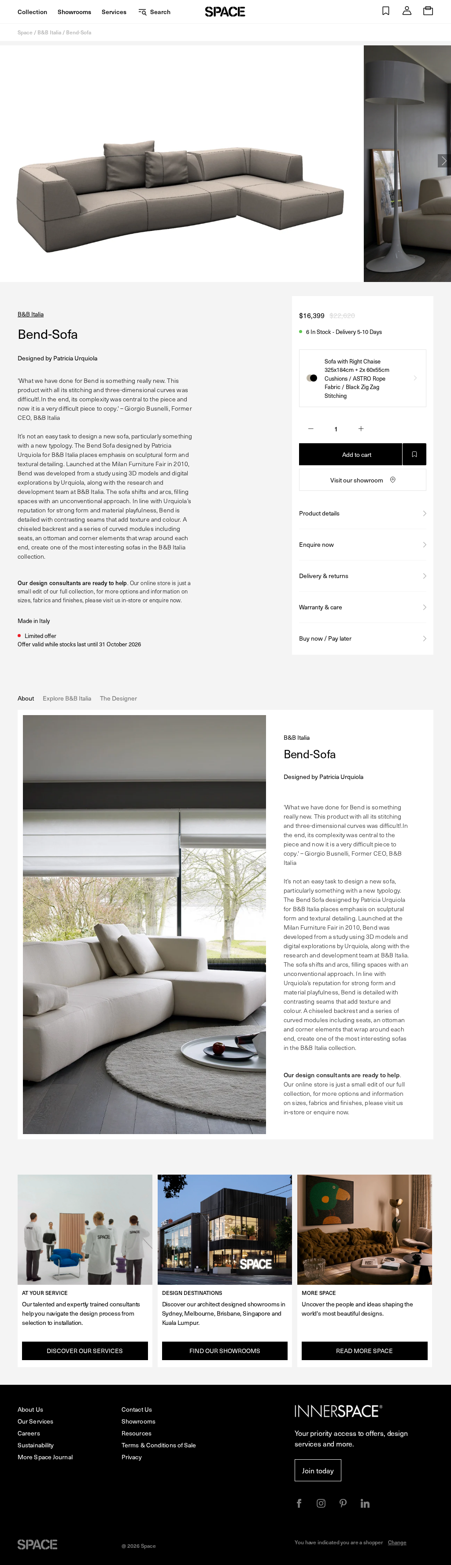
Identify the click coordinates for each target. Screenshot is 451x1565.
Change (397, 1542)
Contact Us (137, 1409)
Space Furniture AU (225, 12)
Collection (32, 11)
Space (25, 32)
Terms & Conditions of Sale (159, 1445)
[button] (386, 11)
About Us (30, 1409)
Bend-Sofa (78, 32)
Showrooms (74, 11)
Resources (137, 1433)
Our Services (35, 1421)
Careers (29, 1433)
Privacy (132, 1456)
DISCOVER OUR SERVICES (85, 1350)
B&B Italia (49, 32)
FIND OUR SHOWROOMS (224, 1350)
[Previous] (6, 160)
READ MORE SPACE (364, 1350)
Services (114, 11)
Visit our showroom (356, 480)
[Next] (444, 160)
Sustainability (36, 1445)
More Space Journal (45, 1456)
